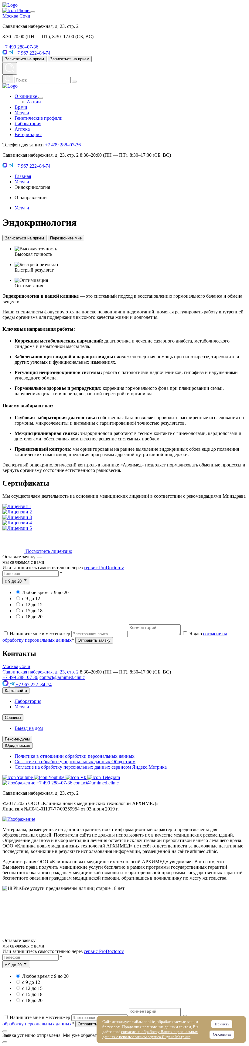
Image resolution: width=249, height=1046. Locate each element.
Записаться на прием (24, 59)
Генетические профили (39, 118)
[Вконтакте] (76, 777)
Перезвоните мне (66, 238)
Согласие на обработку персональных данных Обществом (75, 761)
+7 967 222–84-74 (31, 52)
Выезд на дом (29, 728)
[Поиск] (7, 79)
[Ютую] (18, 777)
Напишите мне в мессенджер (40, 633)
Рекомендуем (17, 739)
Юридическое (17, 745)
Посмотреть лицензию (48, 551)
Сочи (24, 15)
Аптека (22, 129)
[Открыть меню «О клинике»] (40, 98)
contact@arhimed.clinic (62, 677)
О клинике (26, 96)
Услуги (22, 112)
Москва (10, 15)
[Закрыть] (4, 1031)
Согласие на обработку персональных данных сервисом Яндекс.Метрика (91, 767)
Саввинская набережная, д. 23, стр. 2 (40, 671)
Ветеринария (28, 134)
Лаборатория (28, 123)
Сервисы (13, 717)
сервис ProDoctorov (104, 567)
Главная (23, 176)
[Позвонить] (16, 10)
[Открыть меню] (32, 12)
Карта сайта (16, 690)
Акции (34, 101)
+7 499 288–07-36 (20, 46)
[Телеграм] (103, 777)
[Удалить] (74, 81)
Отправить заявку (94, 640)
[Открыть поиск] (9, 68)
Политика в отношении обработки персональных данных (75, 756)
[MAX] (5, 52)
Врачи (21, 107)
